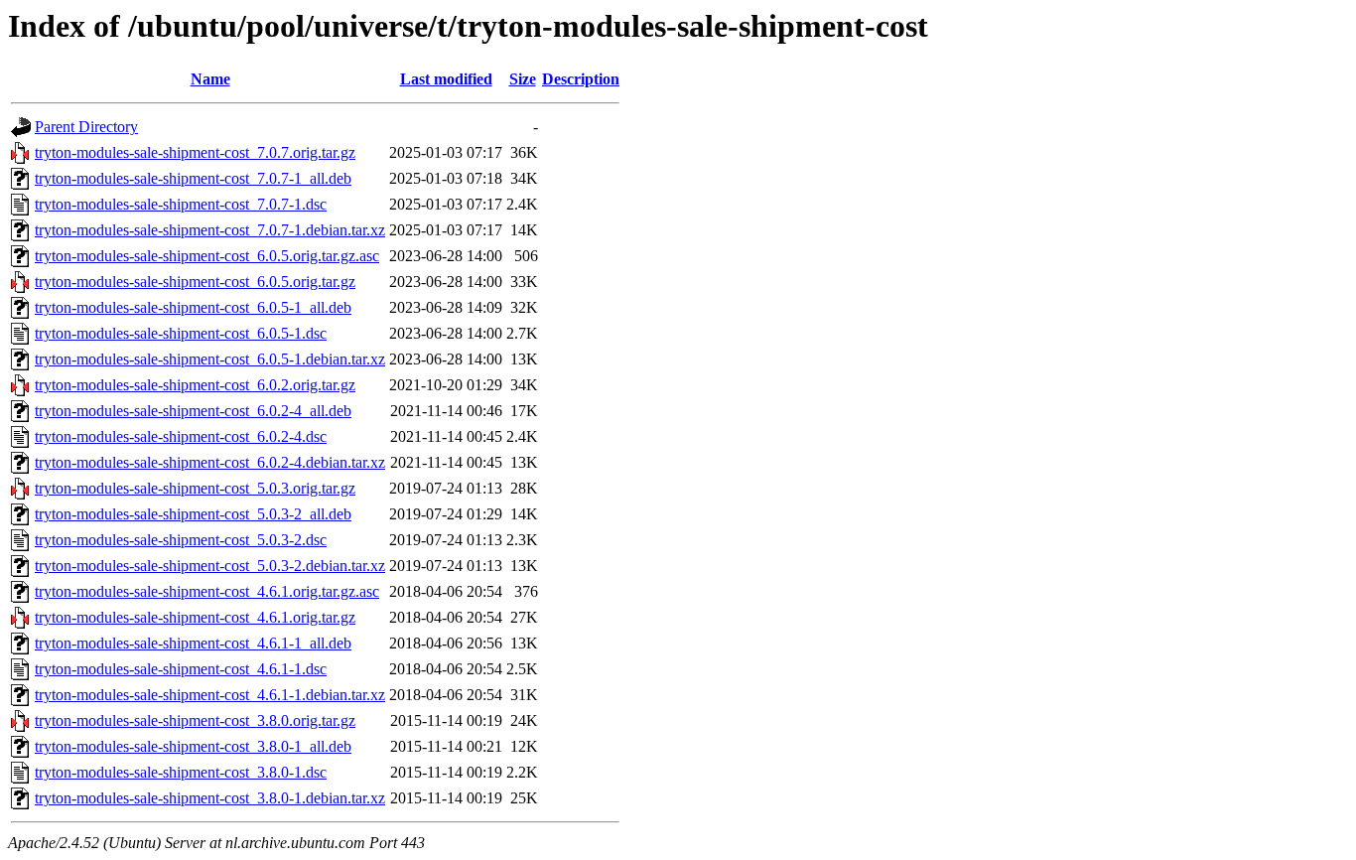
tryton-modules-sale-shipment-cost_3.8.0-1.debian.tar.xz (210, 797)
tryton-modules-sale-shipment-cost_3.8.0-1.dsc (181, 772)
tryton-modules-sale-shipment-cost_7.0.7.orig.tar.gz (195, 152)
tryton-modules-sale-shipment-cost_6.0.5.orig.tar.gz (195, 281)
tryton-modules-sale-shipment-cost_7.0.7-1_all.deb (193, 178)
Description (580, 79)
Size (522, 79)
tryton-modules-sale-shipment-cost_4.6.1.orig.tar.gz (195, 617)
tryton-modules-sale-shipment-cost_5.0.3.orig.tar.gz (195, 488)
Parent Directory (86, 126)
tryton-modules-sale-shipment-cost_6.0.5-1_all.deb (193, 307)
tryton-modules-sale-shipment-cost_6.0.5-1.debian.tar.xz (210, 359)
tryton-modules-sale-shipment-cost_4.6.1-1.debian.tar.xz (210, 694)
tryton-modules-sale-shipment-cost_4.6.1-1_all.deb (193, 643)
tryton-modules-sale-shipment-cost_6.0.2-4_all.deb (193, 410)
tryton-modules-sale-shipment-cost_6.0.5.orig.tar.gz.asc (207, 255)
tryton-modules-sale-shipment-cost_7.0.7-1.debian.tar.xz (210, 229)
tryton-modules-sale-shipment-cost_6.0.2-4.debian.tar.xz (210, 462)
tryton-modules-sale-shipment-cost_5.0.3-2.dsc (181, 539)
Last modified (446, 79)
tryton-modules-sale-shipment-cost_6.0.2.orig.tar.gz (195, 384)
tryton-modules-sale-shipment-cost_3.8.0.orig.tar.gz (195, 720)
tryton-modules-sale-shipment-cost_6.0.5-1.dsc (181, 333)
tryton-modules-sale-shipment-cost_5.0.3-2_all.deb (193, 513)
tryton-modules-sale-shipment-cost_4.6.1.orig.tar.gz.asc (207, 591)
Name (210, 79)
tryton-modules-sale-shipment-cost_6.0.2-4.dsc (181, 436)
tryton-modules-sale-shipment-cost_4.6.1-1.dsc (181, 668)
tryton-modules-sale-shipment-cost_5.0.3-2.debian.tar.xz (210, 565)
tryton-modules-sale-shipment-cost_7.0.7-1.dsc (181, 204)
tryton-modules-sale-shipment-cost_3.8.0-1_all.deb (193, 746)
